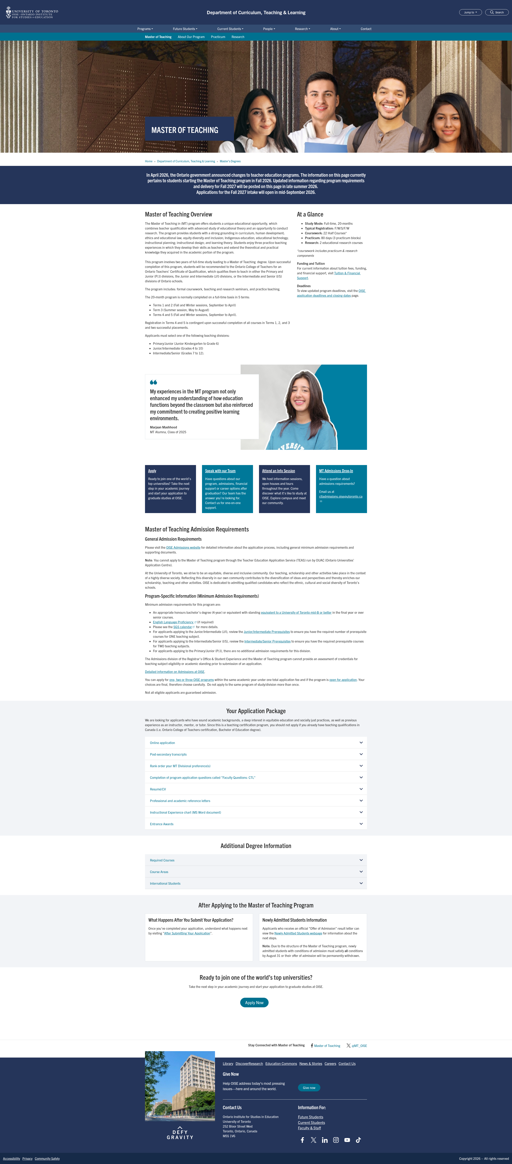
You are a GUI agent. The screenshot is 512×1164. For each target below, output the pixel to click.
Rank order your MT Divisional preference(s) (180, 766)
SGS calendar (182, 627)
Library (228, 1063)
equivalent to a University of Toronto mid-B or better (296, 612)
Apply (152, 470)
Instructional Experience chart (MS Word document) (185, 812)
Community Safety (47, 1158)
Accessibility (11, 1158)
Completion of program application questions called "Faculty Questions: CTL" (202, 777)
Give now (309, 1088)
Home (148, 161)
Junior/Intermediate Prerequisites (267, 632)
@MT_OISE (359, 1046)
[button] (497, 12)
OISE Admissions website (183, 547)
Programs (144, 29)
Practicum (218, 37)
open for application (343, 680)
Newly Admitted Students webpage (298, 933)
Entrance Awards (161, 824)
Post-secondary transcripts (168, 754)
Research (301, 29)
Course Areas (159, 872)
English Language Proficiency (173, 622)
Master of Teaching (158, 37)
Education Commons (281, 1063)
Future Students (184, 29)
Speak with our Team (220, 470)
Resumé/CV (158, 789)
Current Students (229, 29)
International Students (165, 883)
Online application (162, 743)
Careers (330, 1063)
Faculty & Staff (309, 1127)
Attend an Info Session (278, 470)
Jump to (469, 12)
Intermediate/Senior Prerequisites (267, 641)
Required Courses (162, 860)
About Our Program (191, 37)
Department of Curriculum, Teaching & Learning (256, 12)
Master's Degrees (230, 161)
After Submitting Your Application (187, 933)
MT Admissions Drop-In (336, 470)
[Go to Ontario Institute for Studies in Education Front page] (32, 12)
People (268, 29)
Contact (366, 29)
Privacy (27, 1158)
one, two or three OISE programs (191, 680)
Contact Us (347, 1063)
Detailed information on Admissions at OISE (174, 672)
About (334, 29)
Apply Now (254, 1002)
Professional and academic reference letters (180, 801)
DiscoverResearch (249, 1063)
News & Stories (310, 1063)
